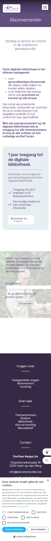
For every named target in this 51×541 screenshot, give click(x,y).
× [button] (48, 480)
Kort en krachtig (25, 424)
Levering (25, 386)
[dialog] (25, 509)
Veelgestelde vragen (25, 380)
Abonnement (25, 383)
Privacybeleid (22, 506)
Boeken (26, 418)
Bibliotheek (25, 421)
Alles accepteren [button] (14, 529)
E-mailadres (13, 283)
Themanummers (25, 415)
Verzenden (25, 303)
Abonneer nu (18, 220)
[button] (25, 536)
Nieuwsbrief (25, 428)
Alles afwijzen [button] (38, 529)
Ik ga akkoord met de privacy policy (21, 295)
